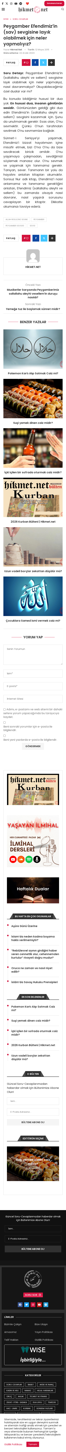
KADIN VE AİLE (12, 1390)
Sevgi (32, 225)
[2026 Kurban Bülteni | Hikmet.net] (33, 497)
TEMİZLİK (52, 1402)
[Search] (62, 9)
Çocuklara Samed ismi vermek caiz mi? (33, 621)
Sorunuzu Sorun (54, 3)
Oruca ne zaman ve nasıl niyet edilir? (31, 969)
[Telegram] (20, 3)
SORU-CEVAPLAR (14, 1384)
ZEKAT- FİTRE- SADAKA (16, 1402)
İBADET (31, 1384)
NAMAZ (28, 1390)
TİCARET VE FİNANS (38, 1396)
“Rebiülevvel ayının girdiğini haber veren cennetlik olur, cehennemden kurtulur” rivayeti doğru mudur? (35, 954)
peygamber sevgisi (15, 225)
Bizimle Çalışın (12, 1324)
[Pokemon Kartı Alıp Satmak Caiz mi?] (33, 349)
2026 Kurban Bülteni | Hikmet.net (33, 522)
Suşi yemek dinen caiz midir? (33, 423)
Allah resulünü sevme (17, 219)
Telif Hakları (11, 1339)
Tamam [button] (32, 1444)
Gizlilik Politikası (44, 1339)
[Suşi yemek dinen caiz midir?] (33, 398)
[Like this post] (27, 62)
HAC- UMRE (11, 1408)
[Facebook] (3, 3)
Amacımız (10, 1332)
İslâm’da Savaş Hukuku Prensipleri (34, 982)
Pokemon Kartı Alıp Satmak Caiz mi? (33, 373)
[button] (10, 1163)
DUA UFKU (37, 1402)
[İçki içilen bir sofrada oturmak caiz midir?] (33, 448)
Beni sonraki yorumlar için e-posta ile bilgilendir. (27, 728)
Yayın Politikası (44, 1332)
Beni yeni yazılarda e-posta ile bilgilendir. (30, 740)
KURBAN (26, 1408)
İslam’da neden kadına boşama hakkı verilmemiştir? (33, 938)
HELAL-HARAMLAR (45, 1390)
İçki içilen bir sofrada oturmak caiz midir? (33, 472)
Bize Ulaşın (41, 1324)
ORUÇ (9, 1396)
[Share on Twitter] (43, 62)
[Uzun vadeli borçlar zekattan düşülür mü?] (33, 547)
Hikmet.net (16, 49)
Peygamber (39, 219)
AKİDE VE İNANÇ (47, 1384)
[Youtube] (15, 3)
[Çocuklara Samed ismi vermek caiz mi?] (33, 596)
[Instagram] (11, 3)
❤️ (27, 4)
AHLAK (21, 1396)
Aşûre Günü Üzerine (24, 926)
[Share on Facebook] (35, 62)
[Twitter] (6, 3)
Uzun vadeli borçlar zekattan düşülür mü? (33, 571)
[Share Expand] (51, 62)
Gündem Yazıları (44, 1408)
